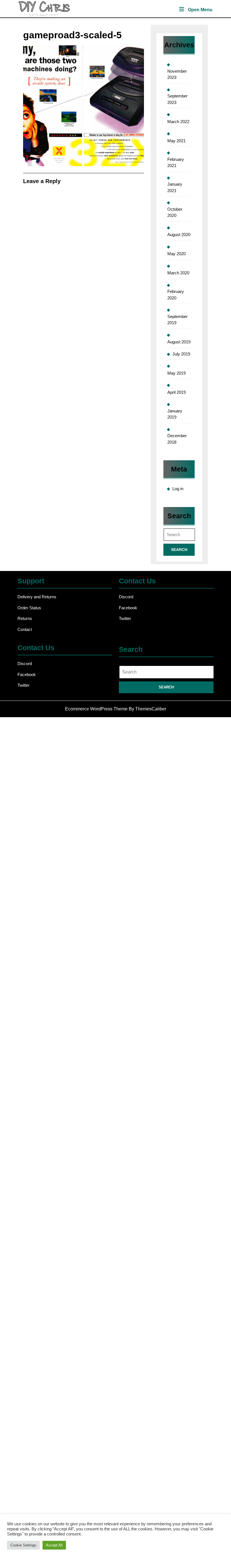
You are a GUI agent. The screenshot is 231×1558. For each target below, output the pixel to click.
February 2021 (175, 162)
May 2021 (176, 140)
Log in (177, 488)
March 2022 (178, 121)
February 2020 (175, 294)
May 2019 (176, 373)
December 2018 (177, 438)
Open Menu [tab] (200, 10)
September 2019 (177, 319)
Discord (126, 596)
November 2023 (177, 74)
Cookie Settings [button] (23, 1545)
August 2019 (178, 341)
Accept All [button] (54, 1545)
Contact (24, 629)
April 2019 (176, 392)
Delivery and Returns (36, 596)
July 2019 (181, 354)
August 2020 (178, 234)
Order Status (29, 607)
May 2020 (176, 253)
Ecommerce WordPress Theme (96, 708)
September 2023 (177, 99)
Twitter (125, 618)
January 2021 (174, 187)
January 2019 (174, 414)
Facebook (128, 607)
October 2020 (174, 212)
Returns (24, 618)
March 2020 (178, 272)
